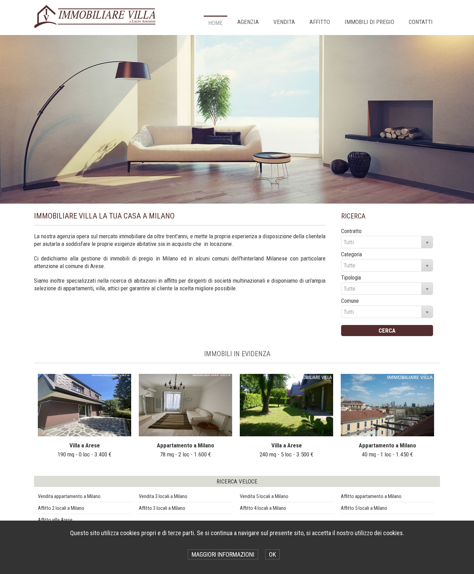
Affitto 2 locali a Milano (61, 508)
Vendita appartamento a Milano (69, 496)
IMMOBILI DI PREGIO (369, 21)
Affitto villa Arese (55, 520)
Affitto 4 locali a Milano (263, 508)
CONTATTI (421, 21)
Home (215, 22)
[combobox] (381, 242)
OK (272, 554)
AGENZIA (248, 21)
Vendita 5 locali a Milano (264, 496)
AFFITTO (320, 21)
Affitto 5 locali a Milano (364, 508)
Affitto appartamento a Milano (371, 496)
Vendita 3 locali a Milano (163, 496)
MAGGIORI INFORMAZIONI (223, 554)
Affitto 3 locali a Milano (162, 508)
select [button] (427, 243)
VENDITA (284, 21)
